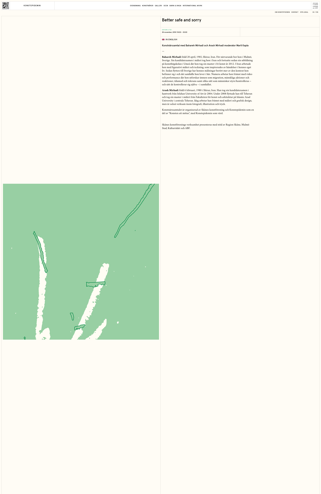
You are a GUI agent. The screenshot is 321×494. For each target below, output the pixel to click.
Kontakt (294, 12)
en (317, 12)
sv (313, 12)
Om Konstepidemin (282, 12)
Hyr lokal (304, 12)
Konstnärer (147, 6)
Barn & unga (175, 6)
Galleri (158, 6)
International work (192, 6)
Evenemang (135, 6)
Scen (166, 6)
